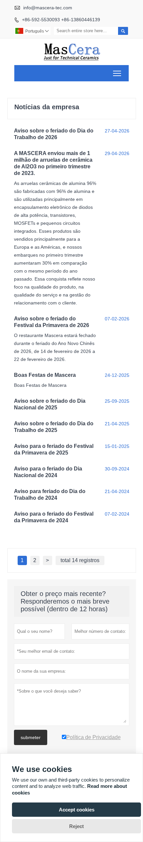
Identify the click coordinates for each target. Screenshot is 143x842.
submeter (31, 737)
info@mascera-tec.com (47, 7)
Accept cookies (76, 809)
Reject (76, 826)
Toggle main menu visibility (117, 73)
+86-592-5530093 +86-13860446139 (61, 19)
